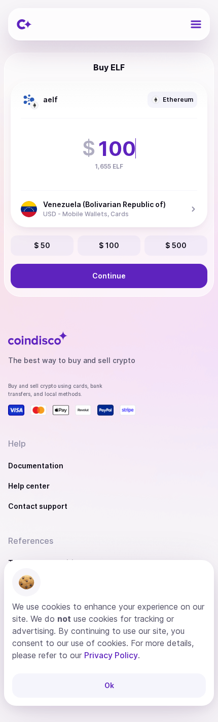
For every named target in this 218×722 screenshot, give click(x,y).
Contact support (37, 506)
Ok (109, 685)
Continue (109, 275)
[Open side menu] (196, 24)
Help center (29, 486)
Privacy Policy (111, 655)
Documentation (35, 465)
